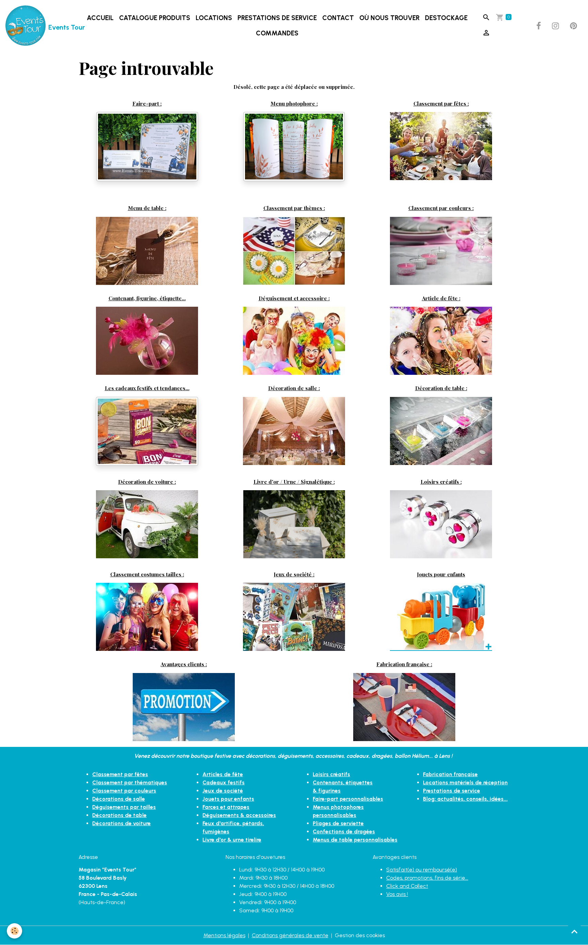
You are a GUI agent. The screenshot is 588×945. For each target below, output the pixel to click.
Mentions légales (224, 935)
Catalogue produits (154, 18)
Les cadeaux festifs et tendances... (147, 387)
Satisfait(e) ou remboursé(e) (421, 869)
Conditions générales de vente (290, 935)
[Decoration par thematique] (294, 250)
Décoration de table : (441, 387)
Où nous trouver (389, 18)
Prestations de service (277, 18)
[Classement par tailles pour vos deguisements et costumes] (147, 616)
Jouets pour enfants (441, 574)
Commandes (277, 33)
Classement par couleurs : (441, 207)
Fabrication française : (404, 664)
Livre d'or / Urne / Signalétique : (294, 481)
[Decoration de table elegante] (441, 430)
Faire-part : (147, 103)
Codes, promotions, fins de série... (427, 878)
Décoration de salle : (294, 387)
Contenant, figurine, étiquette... (147, 298)
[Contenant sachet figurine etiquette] (147, 340)
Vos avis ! (397, 894)
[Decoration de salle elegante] (294, 430)
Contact (338, 18)
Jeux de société (222, 790)
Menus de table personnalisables (355, 839)
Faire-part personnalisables (348, 799)
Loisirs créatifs (331, 774)
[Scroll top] (574, 931)
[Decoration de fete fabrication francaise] (404, 706)
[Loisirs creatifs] (441, 523)
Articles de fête (222, 774)
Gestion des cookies (360, 935)
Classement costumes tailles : (147, 574)
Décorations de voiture (121, 823)
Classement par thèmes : (294, 207)
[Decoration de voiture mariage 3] (147, 523)
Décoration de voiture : (147, 481)
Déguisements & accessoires (239, 815)
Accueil (100, 18)
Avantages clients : (184, 664)
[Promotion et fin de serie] (184, 706)
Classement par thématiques (129, 782)
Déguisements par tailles (124, 807)
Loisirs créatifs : (441, 481)
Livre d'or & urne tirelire (231, 839)
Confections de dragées (344, 831)
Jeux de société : (294, 574)
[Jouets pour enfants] (441, 616)
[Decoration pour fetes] (441, 145)
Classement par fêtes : (441, 103)
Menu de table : (147, 207)
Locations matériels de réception (465, 782)
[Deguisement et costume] (294, 340)
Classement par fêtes (120, 774)
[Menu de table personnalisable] (147, 250)
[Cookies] (14, 931)
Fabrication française (450, 774)
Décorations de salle (118, 799)
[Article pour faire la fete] (441, 340)
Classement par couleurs (124, 790)
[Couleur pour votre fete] (441, 250)
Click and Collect (407, 886)
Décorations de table (119, 815)
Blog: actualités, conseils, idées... (465, 799)
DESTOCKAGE (446, 18)
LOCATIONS (214, 18)
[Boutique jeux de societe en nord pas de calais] (294, 616)
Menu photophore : (294, 103)
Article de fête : (441, 298)
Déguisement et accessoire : (294, 298)
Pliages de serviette (338, 823)
